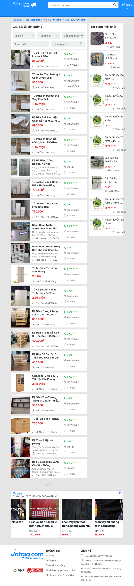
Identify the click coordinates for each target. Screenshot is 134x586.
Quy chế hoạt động (55, 565)
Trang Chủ (17, 19)
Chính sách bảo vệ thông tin (60, 575)
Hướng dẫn (51, 560)
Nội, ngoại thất (33, 19)
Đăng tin (129, 5)
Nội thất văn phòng (52, 19)
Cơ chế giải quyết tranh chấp (60, 570)
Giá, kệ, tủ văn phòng (75, 19)
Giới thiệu (50, 555)
